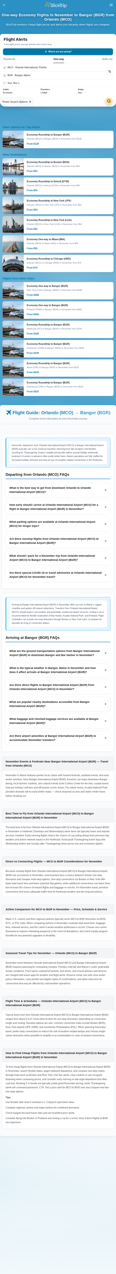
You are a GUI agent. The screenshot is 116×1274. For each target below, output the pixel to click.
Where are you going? (60, 51)
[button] (109, 71)
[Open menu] (111, 5)
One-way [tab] (58, 59)
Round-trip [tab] (9, 59)
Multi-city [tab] (107, 59)
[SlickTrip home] (58, 5)
